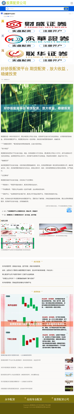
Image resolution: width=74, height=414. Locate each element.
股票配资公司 (61, 399)
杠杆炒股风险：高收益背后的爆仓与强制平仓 (16, 282)
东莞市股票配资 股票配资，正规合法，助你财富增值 (16, 367)
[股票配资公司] (13, 3)
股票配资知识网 (40, 407)
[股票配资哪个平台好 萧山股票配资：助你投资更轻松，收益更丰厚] (69, 360)
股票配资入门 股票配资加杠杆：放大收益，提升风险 (21, 215)
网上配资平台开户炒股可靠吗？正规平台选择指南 (18, 274)
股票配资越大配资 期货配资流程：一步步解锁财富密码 (16, 355)
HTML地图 (47, 405)
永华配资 (10, 399)
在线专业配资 (34, 399)
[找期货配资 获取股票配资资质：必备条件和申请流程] (69, 388)
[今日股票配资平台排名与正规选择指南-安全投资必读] (17, 243)
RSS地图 (41, 405)
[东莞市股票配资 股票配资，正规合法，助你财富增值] (69, 367)
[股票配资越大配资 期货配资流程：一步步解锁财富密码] (37, 324)
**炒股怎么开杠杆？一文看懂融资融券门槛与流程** (18, 278)
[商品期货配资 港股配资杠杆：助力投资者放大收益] (55, 229)
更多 (70, 14)
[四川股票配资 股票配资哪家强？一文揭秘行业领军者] (69, 381)
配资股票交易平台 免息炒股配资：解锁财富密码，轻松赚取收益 (20, 374)
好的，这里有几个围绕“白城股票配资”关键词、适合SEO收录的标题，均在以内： (28, 270)
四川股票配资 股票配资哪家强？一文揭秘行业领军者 (16, 381)
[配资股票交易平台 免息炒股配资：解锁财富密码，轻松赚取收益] (69, 374)
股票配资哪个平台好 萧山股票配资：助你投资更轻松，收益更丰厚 (21, 360)
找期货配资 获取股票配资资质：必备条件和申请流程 (16, 388)
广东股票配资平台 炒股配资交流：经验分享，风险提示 (22, 211)
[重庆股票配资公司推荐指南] (17, 229)
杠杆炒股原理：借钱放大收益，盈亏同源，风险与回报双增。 (21, 266)
